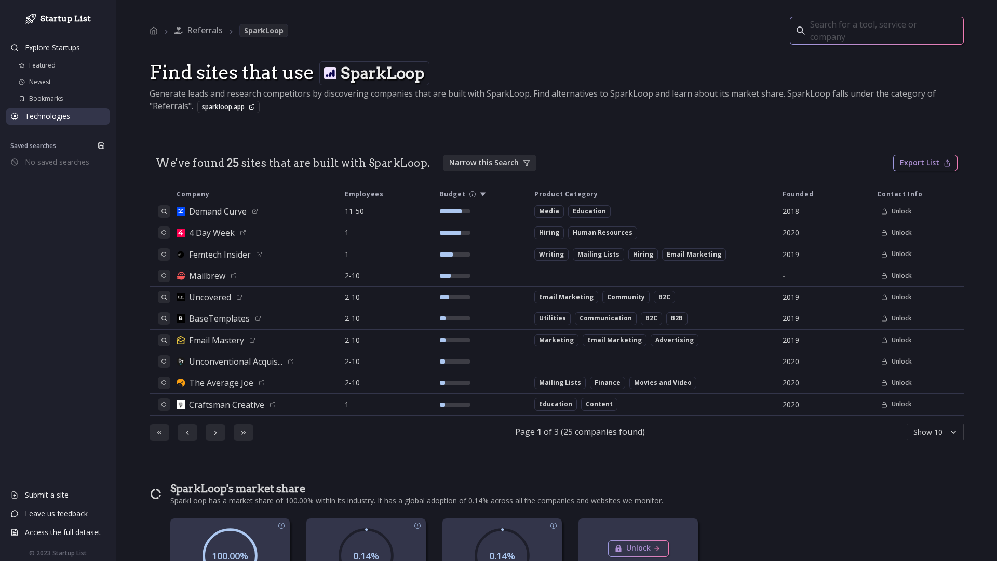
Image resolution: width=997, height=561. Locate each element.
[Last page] (243, 432)
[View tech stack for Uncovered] (164, 297)
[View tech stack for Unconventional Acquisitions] (164, 361)
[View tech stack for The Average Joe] (164, 383)
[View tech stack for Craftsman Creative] (164, 404)
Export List (919, 162)
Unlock (902, 211)
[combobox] (811, 30)
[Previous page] (187, 432)
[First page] (159, 432)
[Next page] (215, 432)
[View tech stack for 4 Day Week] (164, 232)
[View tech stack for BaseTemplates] (164, 318)
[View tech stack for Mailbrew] (164, 276)
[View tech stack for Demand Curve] (164, 211)
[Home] (154, 30)
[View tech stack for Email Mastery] (164, 340)
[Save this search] (101, 145)
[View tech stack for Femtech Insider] (164, 254)
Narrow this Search (484, 162)
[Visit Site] (255, 211)
